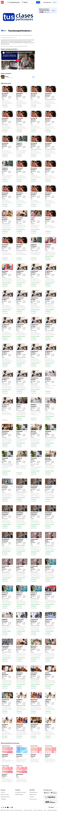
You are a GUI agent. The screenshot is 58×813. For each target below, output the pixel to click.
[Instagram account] (3, 807)
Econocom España (34, 745)
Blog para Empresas (5, 796)
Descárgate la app (33, 792)
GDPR (45, 810)
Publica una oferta (5, 794)
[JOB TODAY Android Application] (54, 793)
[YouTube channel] (7, 807)
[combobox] (15, 2)
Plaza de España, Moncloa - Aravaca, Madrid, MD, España (15, 46)
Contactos (31, 796)
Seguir (53, 10)
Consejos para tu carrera (20, 792)
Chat (33, 76)
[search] (38, 2)
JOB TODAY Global (19, 794)
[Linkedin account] (12, 807)
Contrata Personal (47, 2)
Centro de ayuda (33, 799)
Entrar (54, 2)
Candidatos (3, 799)
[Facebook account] (5, 807)
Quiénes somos (32, 794)
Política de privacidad (28, 810)
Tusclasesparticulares (6, 745)
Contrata (3, 792)
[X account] (10, 807)
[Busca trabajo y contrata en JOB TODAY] (2, 2)
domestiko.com (19, 745)
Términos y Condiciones (37, 810)
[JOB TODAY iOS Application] (47, 793)
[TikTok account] (1, 807)
